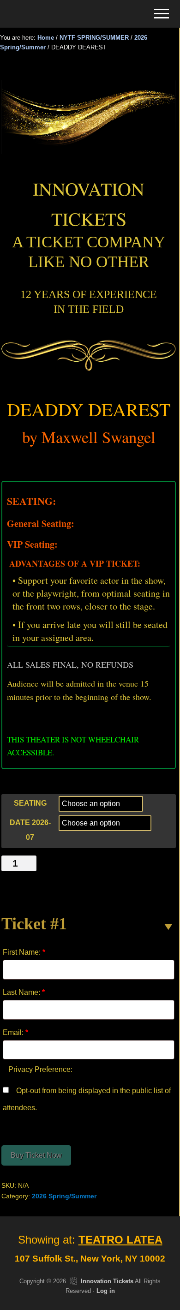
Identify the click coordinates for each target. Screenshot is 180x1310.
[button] (161, 13)
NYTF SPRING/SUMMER (94, 37)
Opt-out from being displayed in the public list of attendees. (87, 1099)
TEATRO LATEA (120, 1239)
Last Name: (24, 992)
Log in (105, 1290)
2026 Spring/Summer (64, 1196)
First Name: (24, 952)
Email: (15, 1032)
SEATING (30, 803)
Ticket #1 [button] (34, 924)
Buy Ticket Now (36, 1155)
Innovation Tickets (107, 1281)
